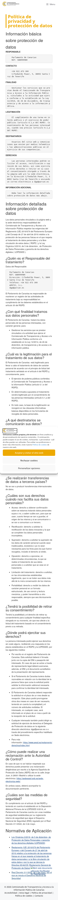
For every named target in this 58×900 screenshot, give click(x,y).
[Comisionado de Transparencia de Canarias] (11, 4)
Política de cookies (40, 444)
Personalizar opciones (29, 468)
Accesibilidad (11, 892)
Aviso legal (24, 892)
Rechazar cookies (29, 460)
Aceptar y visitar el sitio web (29, 452)
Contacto (39, 895)
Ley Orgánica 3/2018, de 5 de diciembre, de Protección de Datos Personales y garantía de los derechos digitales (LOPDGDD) (31, 840)
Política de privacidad (42, 892)
